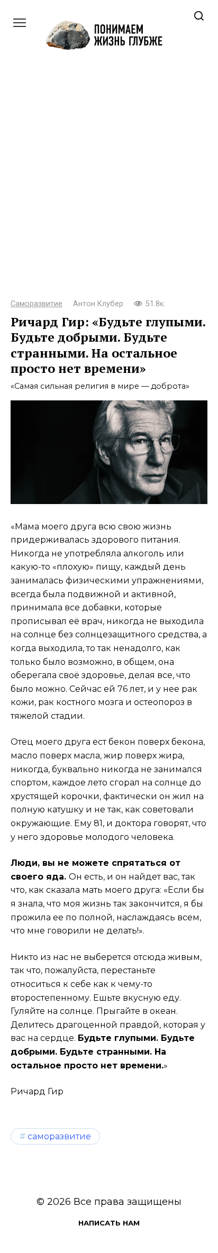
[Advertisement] (109, 184)
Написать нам (109, 1223)
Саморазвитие (36, 303)
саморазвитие (59, 1136)
